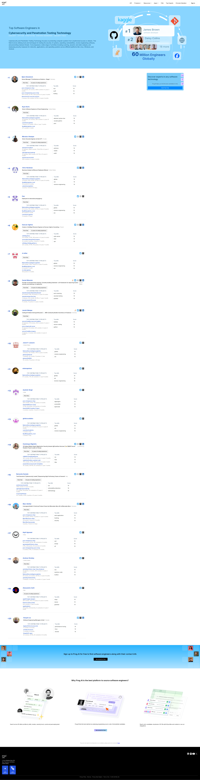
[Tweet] (182, 83)
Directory (89, 777)
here (119, 743)
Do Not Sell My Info (114, 777)
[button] (137, 3)
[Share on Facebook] (182, 79)
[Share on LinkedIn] (182, 75)
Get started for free (101, 659)
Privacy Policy (83, 777)
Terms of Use (106, 777)
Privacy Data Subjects (97, 777)
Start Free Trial (165, 87)
